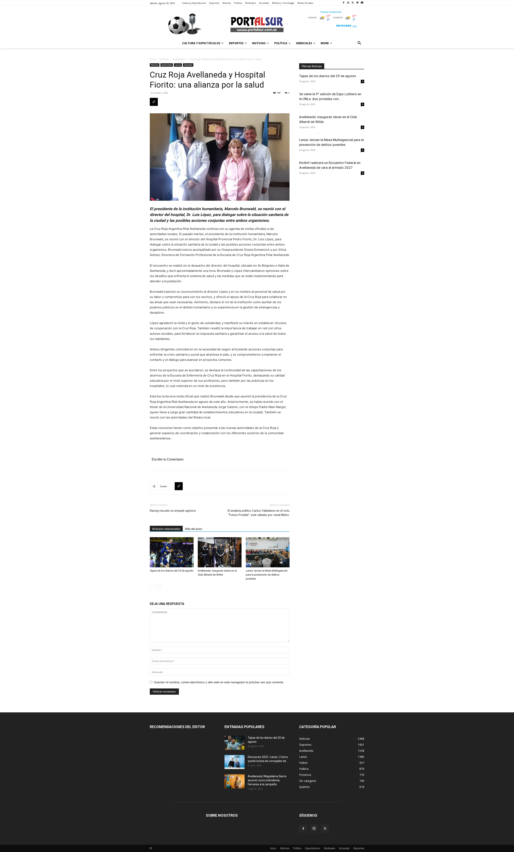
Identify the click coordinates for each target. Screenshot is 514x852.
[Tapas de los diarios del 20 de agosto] (234, 743)
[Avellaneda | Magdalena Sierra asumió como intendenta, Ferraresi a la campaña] (234, 781)
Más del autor (193, 529)
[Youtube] (362, 3)
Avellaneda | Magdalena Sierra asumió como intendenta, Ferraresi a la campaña (267, 780)
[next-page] (158, 586)
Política (297, 848)
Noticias (164, 59)
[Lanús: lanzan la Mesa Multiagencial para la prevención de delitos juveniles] (268, 552)
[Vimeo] (357, 3)
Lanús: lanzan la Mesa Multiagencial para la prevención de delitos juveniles (266, 574)
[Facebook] (343, 3)
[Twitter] (353, 3)
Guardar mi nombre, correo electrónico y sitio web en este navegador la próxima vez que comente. (219, 682)
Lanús (178, 64)
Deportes (358, 848)
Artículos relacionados (166, 529)
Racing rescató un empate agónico (173, 510)
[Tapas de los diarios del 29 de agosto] (172, 552)
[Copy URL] (154, 102)
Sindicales (329, 848)
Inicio (153, 59)
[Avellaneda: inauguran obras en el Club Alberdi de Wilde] (220, 552)
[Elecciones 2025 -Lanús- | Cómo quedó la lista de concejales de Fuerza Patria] (234, 762)
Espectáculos (312, 848)
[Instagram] (348, 3)
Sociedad (188, 64)
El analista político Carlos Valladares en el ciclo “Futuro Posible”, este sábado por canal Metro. (259, 513)
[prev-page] (152, 586)
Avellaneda (179, 59)
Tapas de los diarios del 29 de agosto (172, 570)
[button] (359, 43)
